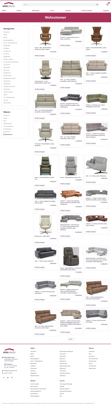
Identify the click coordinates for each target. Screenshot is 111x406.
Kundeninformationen (66, 391)
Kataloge (62, 386)
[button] (107, 4)
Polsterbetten (7, 75)
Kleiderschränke (8, 59)
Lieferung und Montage (66, 384)
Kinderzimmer (7, 123)
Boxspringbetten (8, 40)
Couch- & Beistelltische (10, 43)
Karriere (62, 393)
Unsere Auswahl (35, 384)
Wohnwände (7, 103)
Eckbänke (6, 48)
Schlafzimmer (7, 129)
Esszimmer (6, 131)
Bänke (5, 34)
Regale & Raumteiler (9, 78)
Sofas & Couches (8, 92)
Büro (4, 121)
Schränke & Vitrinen (9, 86)
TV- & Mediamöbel (8, 97)
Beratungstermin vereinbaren (38, 389)
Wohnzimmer (8, 134)
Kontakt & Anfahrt (64, 389)
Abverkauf (6, 32)
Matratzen (6, 70)
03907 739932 (8, 373)
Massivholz (6, 67)
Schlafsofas (6, 84)
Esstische (6, 54)
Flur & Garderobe (8, 126)
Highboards (6, 56)
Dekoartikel (6, 45)
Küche (5, 118)
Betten (5, 37)
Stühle (5, 94)
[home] (9, 4)
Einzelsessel (7, 51)
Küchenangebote (35, 396)
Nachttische (6, 73)
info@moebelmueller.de (10, 370)
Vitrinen (5, 100)
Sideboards (6, 89)
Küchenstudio (34, 386)
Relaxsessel (6, 81)
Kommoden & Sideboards (10, 62)
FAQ (61, 396)
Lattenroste (6, 64)
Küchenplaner (34, 393)
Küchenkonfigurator (36, 391)
